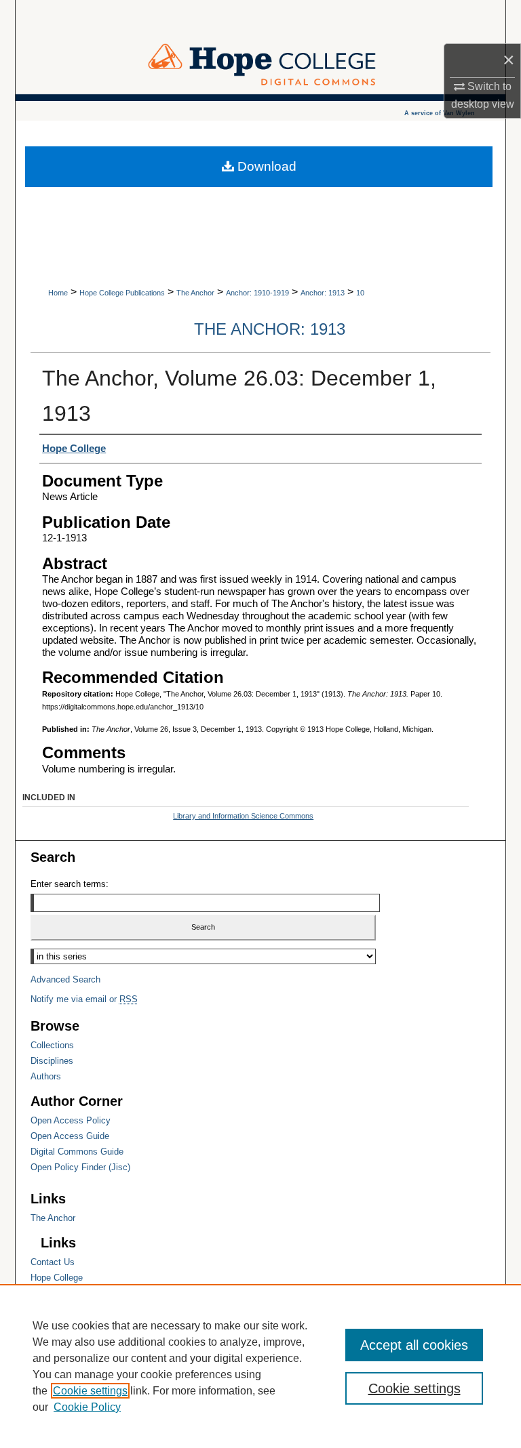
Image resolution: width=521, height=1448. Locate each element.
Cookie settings (90, 1391)
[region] (260, 1366)
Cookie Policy (87, 1407)
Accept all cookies (414, 1345)
